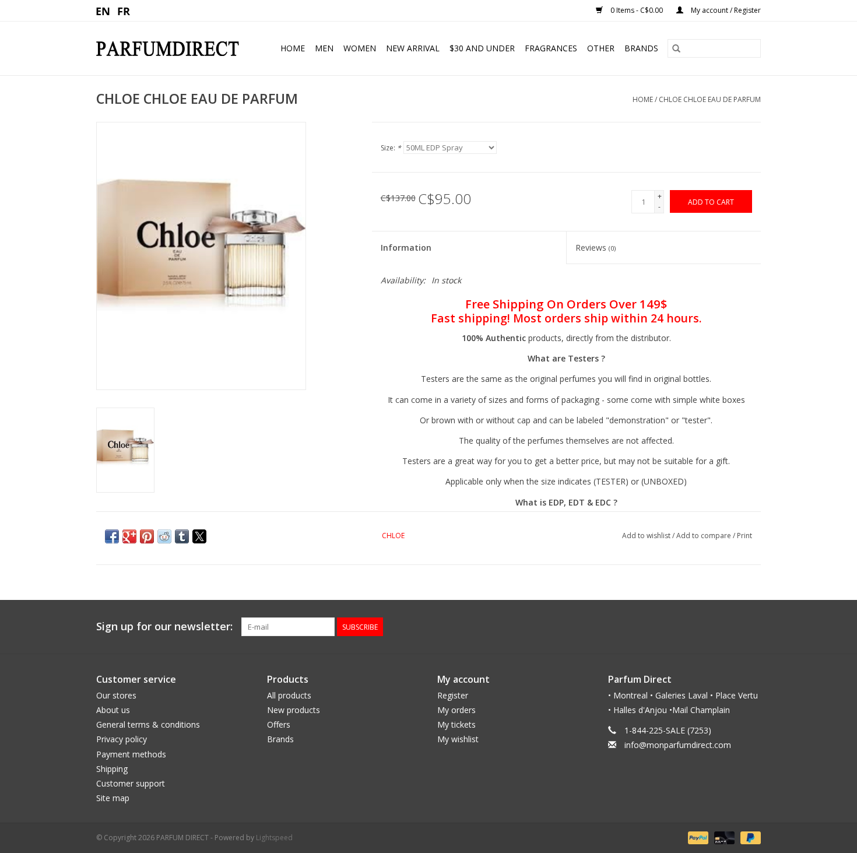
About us (113, 709)
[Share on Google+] (129, 536)
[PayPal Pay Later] (748, 838)
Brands (641, 48)
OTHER (600, 48)
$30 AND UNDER (482, 48)
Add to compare (704, 535)
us (103, 10)
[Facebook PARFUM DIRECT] (730, 626)
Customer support (130, 783)
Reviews (595, 247)
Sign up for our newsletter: (164, 626)
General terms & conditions (148, 724)
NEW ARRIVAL (413, 48)
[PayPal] (697, 838)
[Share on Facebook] (112, 536)
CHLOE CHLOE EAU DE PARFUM (710, 99)
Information (406, 247)
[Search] (676, 48)
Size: (391, 148)
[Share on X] (199, 536)
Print (744, 535)
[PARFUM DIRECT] (172, 48)
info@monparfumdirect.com (677, 744)
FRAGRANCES (551, 48)
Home (292, 48)
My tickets (456, 724)
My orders (456, 709)
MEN (324, 48)
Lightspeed (274, 838)
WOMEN (359, 48)
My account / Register (725, 10)
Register (452, 695)
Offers (278, 724)
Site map (112, 797)
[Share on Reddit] (164, 536)
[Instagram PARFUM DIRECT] (751, 626)
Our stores (116, 695)
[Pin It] (147, 536)
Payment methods (131, 754)
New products (293, 709)
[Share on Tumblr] (182, 536)
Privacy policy (121, 739)
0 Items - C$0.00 (637, 10)
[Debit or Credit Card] (723, 838)
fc (124, 10)
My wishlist (458, 739)
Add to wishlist (647, 535)
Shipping (112, 768)
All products (289, 695)
